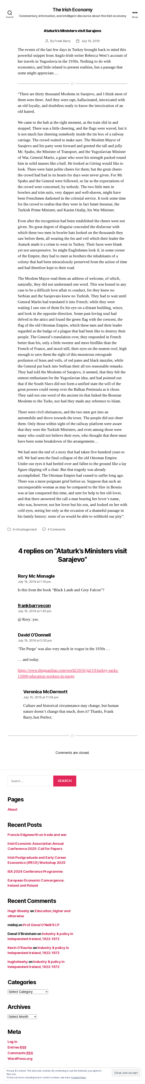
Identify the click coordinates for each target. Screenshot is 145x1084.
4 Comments (56, 529)
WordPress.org (20, 1059)
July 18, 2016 (90, 41)
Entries (17, 1047)
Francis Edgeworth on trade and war (37, 835)
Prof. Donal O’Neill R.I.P (41, 925)
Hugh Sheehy (18, 911)
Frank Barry (62, 41)
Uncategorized (26, 529)
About (12, 809)
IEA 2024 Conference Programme (35, 871)
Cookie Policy (78, 1077)
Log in (12, 1042)
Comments (20, 1053)
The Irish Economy (72, 9)
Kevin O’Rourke (20, 948)
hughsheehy (18, 962)
